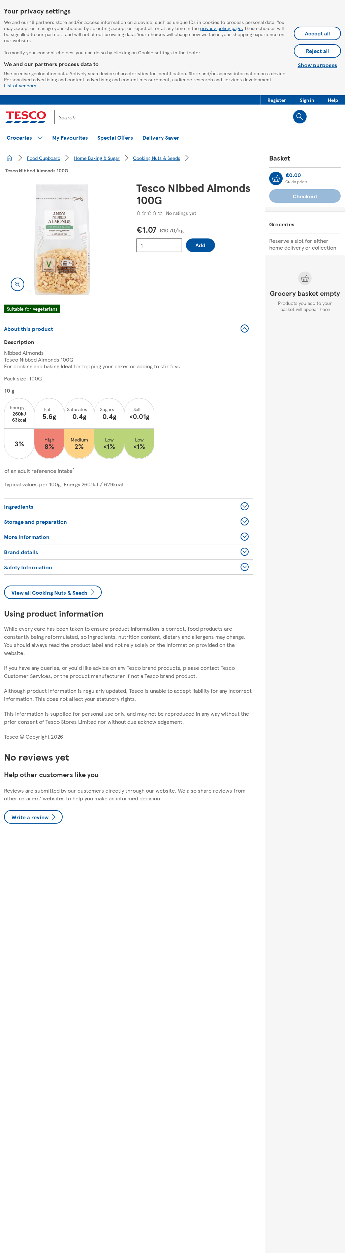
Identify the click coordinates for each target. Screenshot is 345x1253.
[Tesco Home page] (25, 117)
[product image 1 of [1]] (62, 239)
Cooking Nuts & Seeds (156, 157)
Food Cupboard (43, 157)
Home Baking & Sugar (97, 157)
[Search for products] (300, 116)
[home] (9, 157)
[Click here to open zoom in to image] (17, 284)
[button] (277, 100)
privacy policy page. (221, 28)
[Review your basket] (276, 178)
